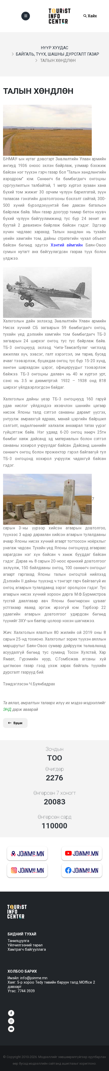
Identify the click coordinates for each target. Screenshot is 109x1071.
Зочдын (54, 749)
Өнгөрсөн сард (54, 816)
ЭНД (7, 709)
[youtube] (11, 1029)
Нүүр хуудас (54, 47)
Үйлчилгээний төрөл (25, 945)
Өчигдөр (54, 769)
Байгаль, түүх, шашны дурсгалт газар (57, 54)
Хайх (92, 16)
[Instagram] (11, 1021)
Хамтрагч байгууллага (27, 949)
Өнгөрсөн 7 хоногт (54, 792)
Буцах (18, 723)
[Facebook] (11, 1013)
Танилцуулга (18, 941)
